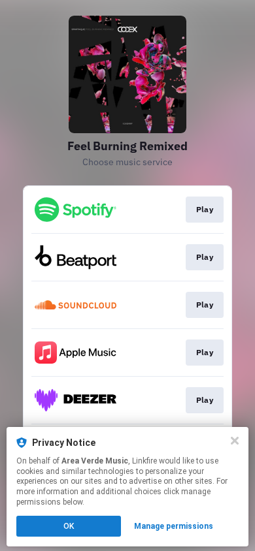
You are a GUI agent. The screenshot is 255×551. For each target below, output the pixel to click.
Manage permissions (173, 526)
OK (68, 526)
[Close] (234, 440)
